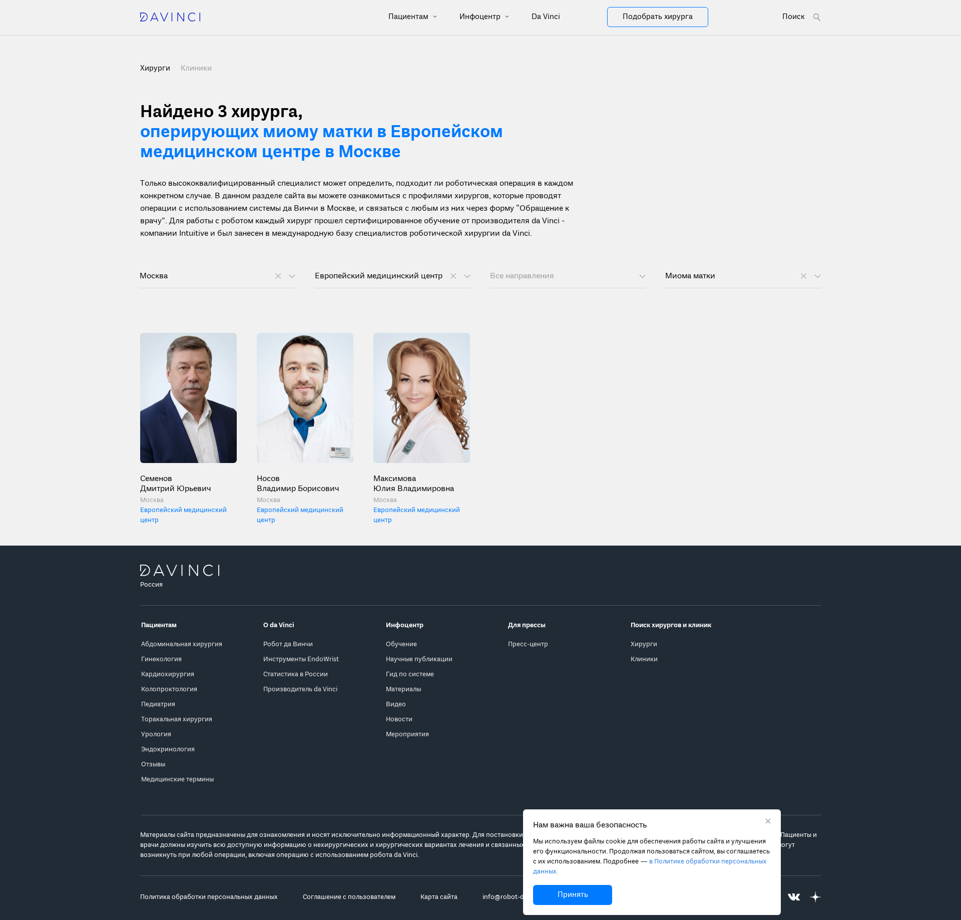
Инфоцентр (481, 17)
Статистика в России (295, 674)
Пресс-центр (528, 644)
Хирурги (644, 644)
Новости (399, 719)
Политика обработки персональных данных (209, 897)
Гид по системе (410, 674)
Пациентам (409, 17)
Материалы (403, 689)
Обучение (401, 644)
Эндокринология (168, 749)
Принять (573, 895)
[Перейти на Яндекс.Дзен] (815, 897)
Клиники (196, 69)
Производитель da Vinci (300, 689)
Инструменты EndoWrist (301, 659)
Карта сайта (438, 897)
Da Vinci (546, 17)
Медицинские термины (177, 779)
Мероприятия (407, 734)
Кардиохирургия (167, 674)
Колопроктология (169, 689)
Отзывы (153, 764)
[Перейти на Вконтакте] (794, 897)
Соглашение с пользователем (349, 897)
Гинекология (161, 659)
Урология (156, 734)
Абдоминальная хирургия (181, 644)
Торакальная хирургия (176, 719)
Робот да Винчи (288, 644)
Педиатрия (158, 704)
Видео (396, 704)
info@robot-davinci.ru (516, 897)
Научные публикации (419, 659)
